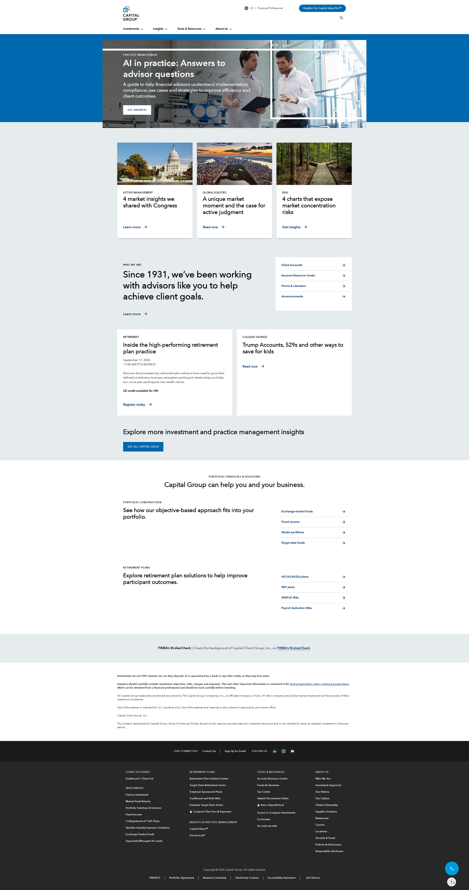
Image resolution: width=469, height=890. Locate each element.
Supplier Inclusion (326, 811)
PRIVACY (154, 878)
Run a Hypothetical (272, 805)
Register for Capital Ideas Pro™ (322, 8)
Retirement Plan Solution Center (209, 778)
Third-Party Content (247, 878)
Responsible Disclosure (329, 851)
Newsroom (321, 818)
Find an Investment (137, 795)
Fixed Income (134, 814)
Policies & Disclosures (328, 844)
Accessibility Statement (282, 878)
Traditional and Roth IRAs (205, 798)
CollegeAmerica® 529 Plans (142, 821)
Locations (321, 831)
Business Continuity (214, 878)
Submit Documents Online (273, 798)
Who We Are (323, 778)
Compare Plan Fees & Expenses (212, 811)
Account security (267, 826)
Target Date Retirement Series (208, 785)
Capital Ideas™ (199, 829)
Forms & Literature (268, 785)
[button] (452, 868)
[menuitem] (134, 29)
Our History (322, 792)
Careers (320, 825)
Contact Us (209, 751)
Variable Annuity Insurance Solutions (147, 828)
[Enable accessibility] (451, 882)
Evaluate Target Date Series (206, 805)
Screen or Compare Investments (276, 813)
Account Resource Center (272, 778)
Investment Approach (328, 785)
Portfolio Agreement (181, 878)
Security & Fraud (325, 838)
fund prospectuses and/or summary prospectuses (319, 684)
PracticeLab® (197, 835)
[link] (155, 202)
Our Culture (322, 798)
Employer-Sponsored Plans (206, 792)
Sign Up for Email (235, 751)
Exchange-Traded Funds (140, 834)
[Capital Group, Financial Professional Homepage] (150, 13)
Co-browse (263, 819)
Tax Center (263, 792)
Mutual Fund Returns (138, 801)
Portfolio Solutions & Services (143, 808)
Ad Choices (312, 878)
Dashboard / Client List (139, 778)
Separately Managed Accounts (144, 841)
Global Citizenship (326, 805)
